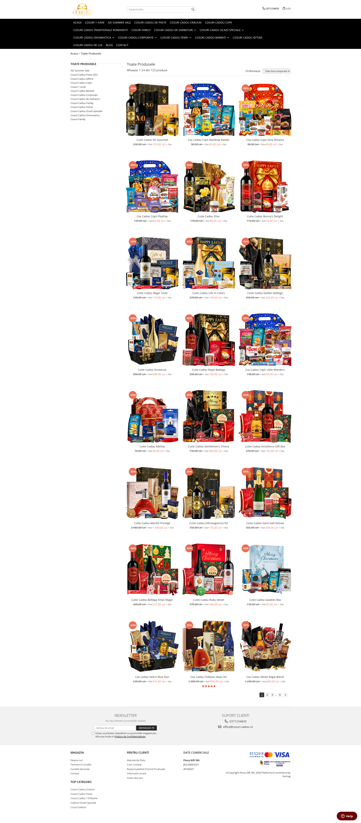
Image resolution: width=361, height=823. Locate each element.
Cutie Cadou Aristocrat (152, 369)
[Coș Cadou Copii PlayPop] (152, 186)
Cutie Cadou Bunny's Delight (265, 216)
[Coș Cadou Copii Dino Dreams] (265, 109)
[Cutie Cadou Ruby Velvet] (208, 569)
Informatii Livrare (136, 773)
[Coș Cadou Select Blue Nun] (152, 646)
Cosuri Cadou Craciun (83, 789)
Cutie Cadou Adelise (152, 446)
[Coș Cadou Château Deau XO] (208, 646)
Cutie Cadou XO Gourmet (152, 140)
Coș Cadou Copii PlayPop (152, 216)
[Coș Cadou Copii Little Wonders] (265, 339)
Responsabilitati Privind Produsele (146, 769)
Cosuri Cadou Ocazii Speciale (86, 111)
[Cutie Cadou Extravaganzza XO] (208, 493)
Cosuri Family (78, 119)
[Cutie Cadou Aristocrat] (152, 339)
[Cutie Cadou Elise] (208, 186)
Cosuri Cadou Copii (81, 82)
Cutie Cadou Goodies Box (265, 600)
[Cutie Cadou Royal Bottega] (208, 339)
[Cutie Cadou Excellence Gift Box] (265, 416)
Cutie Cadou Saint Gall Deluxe (265, 523)
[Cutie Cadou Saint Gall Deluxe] (265, 493)
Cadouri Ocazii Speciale (83, 802)
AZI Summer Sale (80, 70)
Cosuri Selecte (78, 807)
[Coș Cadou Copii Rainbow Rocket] (208, 109)
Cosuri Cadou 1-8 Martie (84, 798)
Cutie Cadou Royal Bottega (208, 369)
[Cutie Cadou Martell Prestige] (152, 493)
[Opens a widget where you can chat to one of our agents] (347, 816)
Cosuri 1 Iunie (78, 87)
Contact (75, 773)
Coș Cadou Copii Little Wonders (265, 369)
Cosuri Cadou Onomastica (85, 115)
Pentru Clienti (138, 752)
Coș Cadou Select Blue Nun (152, 677)
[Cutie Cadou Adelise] (152, 416)
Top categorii (81, 782)
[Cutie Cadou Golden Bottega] (265, 263)
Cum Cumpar (134, 764)
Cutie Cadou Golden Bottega (265, 293)
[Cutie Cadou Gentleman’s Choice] (208, 416)
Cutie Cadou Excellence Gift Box (265, 446)
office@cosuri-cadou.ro (237, 727)
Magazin (77, 752)
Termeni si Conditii (81, 764)
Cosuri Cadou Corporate (84, 95)
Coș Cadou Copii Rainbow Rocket (208, 140)
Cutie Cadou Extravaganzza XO (208, 523)
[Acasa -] (89, 9)
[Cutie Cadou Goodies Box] (265, 569)
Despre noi (77, 760)
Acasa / (75, 53)
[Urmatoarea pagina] (285, 695)
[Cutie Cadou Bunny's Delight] (265, 186)
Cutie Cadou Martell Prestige (152, 523)
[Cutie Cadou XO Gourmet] (152, 109)
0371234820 (237, 721)
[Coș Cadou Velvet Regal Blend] (265, 646)
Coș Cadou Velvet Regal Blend (265, 677)
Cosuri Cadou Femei (82, 107)
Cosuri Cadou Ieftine (82, 78)
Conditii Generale (80, 769)
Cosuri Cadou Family (82, 103)
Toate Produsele (91, 53)
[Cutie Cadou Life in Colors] (208, 263)
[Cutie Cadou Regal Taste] (152, 263)
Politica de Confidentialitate (130, 736)
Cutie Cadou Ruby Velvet (208, 600)
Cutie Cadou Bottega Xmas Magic (152, 600)
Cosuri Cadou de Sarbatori (85, 99)
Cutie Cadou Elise (209, 216)
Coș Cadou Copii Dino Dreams (265, 140)
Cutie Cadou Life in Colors (208, 293)
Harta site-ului (135, 778)
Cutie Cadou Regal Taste (152, 293)
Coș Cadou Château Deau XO (208, 677)
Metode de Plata (136, 760)
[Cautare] (193, 9)
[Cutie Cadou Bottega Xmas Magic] (152, 569)
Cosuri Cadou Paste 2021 (84, 74)
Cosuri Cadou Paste (81, 794)
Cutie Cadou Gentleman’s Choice (208, 446)
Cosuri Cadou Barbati (82, 90)
